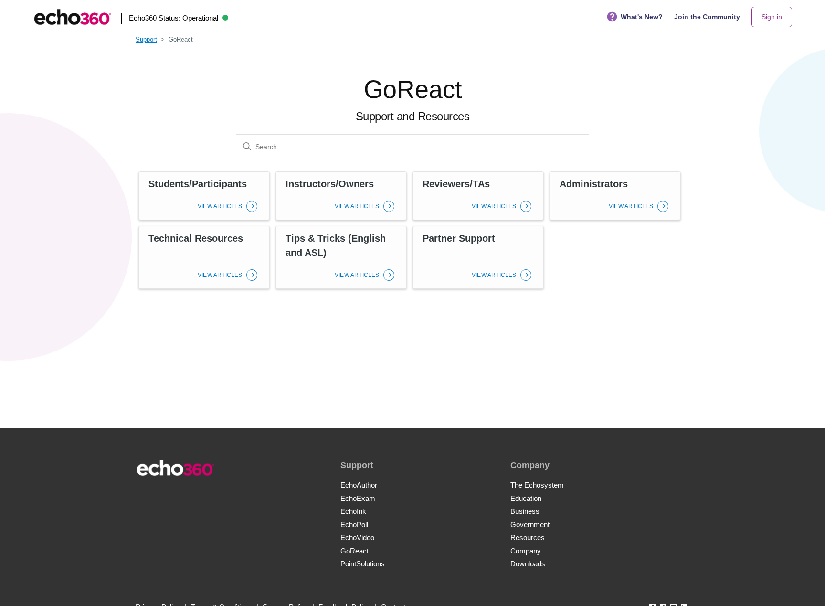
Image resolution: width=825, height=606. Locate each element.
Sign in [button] (772, 17)
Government (530, 525)
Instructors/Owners (330, 184)
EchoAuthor (358, 485)
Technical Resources (195, 238)
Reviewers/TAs (456, 184)
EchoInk (353, 511)
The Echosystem (537, 485)
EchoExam (357, 498)
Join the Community (707, 17)
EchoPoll (354, 525)
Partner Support (459, 238)
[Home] (72, 17)
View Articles (221, 206)
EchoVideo (357, 537)
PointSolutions (362, 564)
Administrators (594, 184)
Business (524, 511)
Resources (527, 537)
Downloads (527, 564)
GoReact (354, 551)
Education (525, 498)
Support (146, 39)
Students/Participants (197, 184)
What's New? (642, 17)
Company (525, 551)
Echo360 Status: (173, 18)
